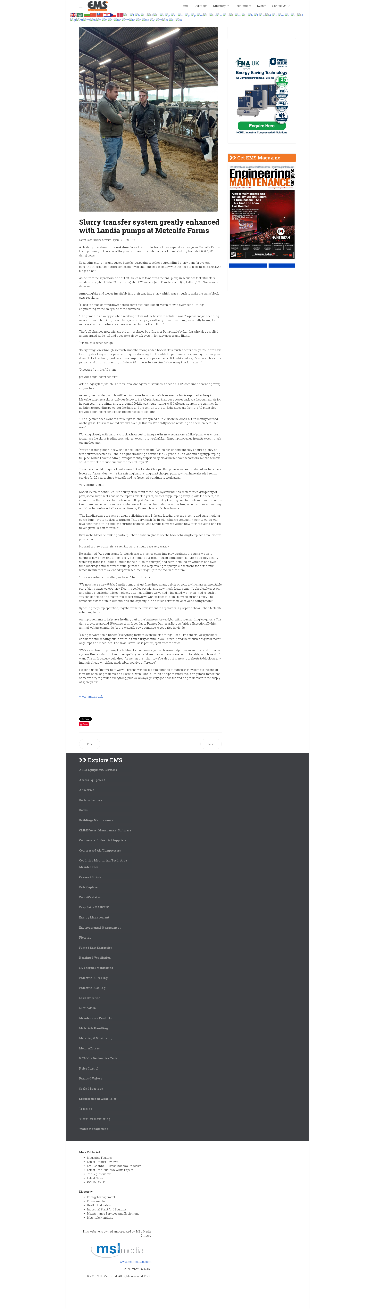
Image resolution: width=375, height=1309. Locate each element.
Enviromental (96, 1201)
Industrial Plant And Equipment (108, 1209)
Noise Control (88, 1068)
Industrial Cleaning (93, 978)
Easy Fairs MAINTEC (94, 907)
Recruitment (243, 6)
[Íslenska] (139, 19)
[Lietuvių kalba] (256, 15)
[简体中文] (93, 15)
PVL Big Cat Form (98, 1182)
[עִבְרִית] (238, 15)
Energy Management (94, 917)
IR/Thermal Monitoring (96, 968)
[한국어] (174, 15)
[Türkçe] (99, 19)
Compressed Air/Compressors (100, 850)
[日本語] (168, 15)
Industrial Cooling (92, 988)
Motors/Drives (89, 1048)
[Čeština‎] (113, 15)
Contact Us (279, 6)
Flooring (85, 937)
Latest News (95, 1178)
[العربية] (80, 15)
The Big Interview (99, 1174)
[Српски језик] (262, 15)
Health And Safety (99, 1205)
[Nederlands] (126, 15)
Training (85, 1109)
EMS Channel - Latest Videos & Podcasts (114, 1166)
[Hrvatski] (107, 15)
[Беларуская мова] (132, 19)
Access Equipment (92, 780)
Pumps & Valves (90, 1078)
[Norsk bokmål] (181, 15)
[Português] (194, 15)
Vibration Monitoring (94, 1119)
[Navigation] (80, 6)
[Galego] (73, 19)
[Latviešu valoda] (251, 15)
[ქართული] (179, 19)
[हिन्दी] (157, 15)
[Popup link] (295, 6)
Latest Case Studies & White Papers (99, 240)
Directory (219, 6)
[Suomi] (132, 15)
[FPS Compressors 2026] (262, 96)
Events (261, 6)
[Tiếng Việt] (288, 15)
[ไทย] (93, 19)
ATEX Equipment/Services (98, 770)
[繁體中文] (100, 15)
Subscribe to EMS (282, 265)
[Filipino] (232, 15)
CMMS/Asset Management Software (105, 830)
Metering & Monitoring (95, 1038)
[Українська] (281, 15)
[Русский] (206, 15)
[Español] (213, 15)
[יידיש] (153, 19)
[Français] (138, 15)
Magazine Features (99, 1158)
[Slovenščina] (275, 15)
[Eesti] (300, 15)
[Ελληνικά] (150, 15)
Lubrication (87, 1008)
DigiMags (200, 6)
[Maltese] (86, 19)
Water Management (93, 1129)
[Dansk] (120, 15)
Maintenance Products (95, 1018)
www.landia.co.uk (91, 696)
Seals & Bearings (91, 1088)
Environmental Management (100, 927)
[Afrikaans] (111, 19)
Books (83, 810)
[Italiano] (162, 15)
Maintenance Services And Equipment (113, 1213)
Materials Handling (93, 1028)
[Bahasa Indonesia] (245, 15)
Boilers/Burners (90, 800)
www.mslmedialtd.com (135, 1262)
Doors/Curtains (90, 897)
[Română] (200, 15)
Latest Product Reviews (102, 1162)
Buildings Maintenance (96, 820)
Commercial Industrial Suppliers (102, 840)
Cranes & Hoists (90, 877)
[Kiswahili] (125, 19)
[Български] (87, 15)
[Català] (226, 15)
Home (184, 6)
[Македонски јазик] (146, 19)
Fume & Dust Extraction (95, 947)
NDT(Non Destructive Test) (98, 1058)
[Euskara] (172, 19)
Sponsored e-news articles (97, 1099)
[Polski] (188, 15)
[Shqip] (294, 15)
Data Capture (88, 887)
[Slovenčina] (268, 15)
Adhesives (86, 790)
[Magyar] (79, 19)
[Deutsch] (144, 15)
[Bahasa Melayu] (118, 19)
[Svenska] (219, 15)
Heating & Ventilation (95, 957)
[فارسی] (105, 19)
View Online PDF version (248, 265)
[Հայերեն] (159, 19)
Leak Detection (89, 998)
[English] (73, 15)
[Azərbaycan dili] (165, 19)
